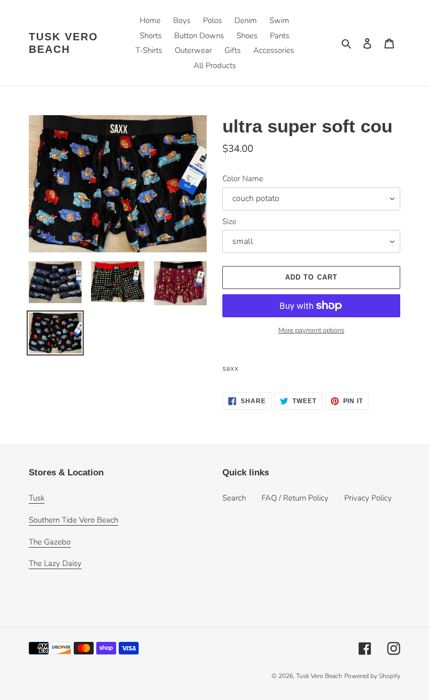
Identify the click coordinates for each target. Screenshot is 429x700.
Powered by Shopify (372, 676)
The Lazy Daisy (55, 563)
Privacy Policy (368, 498)
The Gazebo (50, 542)
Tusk (36, 498)
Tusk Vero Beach (63, 43)
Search (234, 498)
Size (229, 221)
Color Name (242, 178)
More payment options (311, 330)
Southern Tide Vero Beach (73, 520)
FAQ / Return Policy (295, 498)
